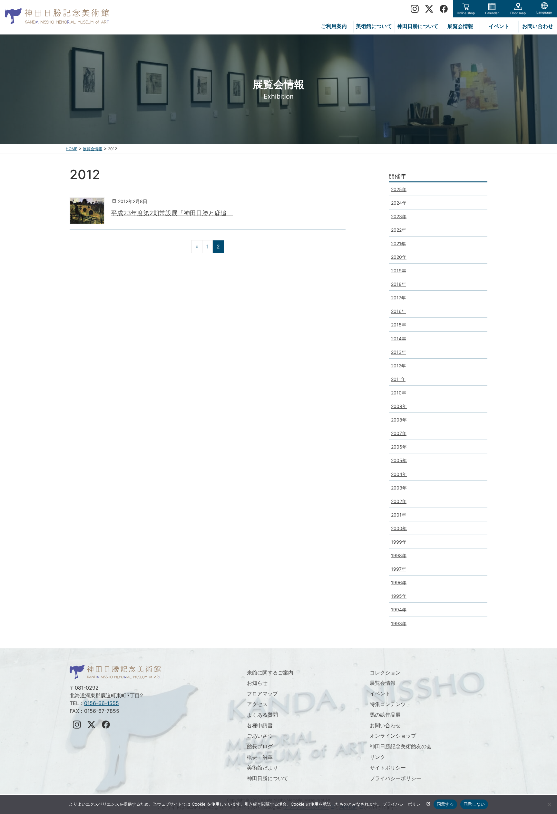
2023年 (398, 216)
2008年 (399, 419)
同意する (445, 804)
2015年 (398, 324)
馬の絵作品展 (385, 715)
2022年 (398, 230)
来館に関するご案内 (270, 672)
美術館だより (262, 767)
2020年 (398, 257)
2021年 (398, 243)
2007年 (398, 433)
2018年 (398, 284)
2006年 (399, 447)
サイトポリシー (388, 767)
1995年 (398, 596)
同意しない (474, 804)
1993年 (398, 623)
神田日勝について (267, 778)
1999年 (398, 542)
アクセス (257, 704)
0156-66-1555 (101, 703)
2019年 (398, 270)
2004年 (399, 474)
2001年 (398, 515)
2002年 (398, 501)
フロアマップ (262, 693)
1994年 (398, 609)
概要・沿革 (260, 757)
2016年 (398, 311)
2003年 (399, 487)
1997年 (398, 569)
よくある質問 (262, 715)
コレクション (385, 672)
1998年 (398, 555)
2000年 (399, 528)
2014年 (398, 338)
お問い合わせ (385, 725)
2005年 (399, 460)
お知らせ (257, 683)
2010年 (398, 392)
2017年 (398, 297)
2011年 (398, 379)
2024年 (398, 203)
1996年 (398, 582)
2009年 (399, 406)
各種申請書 (260, 725)
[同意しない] (549, 804)
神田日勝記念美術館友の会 (401, 746)
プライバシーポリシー (395, 778)
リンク (377, 757)
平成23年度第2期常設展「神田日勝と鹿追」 (172, 213)
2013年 (398, 352)
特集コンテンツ (388, 704)
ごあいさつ (260, 735)
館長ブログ (260, 746)
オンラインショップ (393, 735)
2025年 (398, 189)
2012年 (398, 365)
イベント (380, 693)
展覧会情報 (383, 683)
